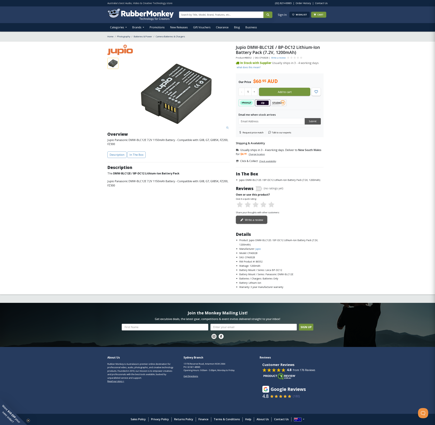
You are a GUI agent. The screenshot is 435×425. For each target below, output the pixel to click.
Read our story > (115, 381)
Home (110, 36)
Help (248, 419)
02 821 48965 (193, 367)
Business (251, 27)
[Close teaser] (28, 420)
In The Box (136, 155)
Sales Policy (138, 419)
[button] (13, 411)
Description (117, 155)
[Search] (267, 15)
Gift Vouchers (202, 27)
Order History (303, 3)
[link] (213, 336)
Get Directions (191, 376)
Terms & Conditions (227, 419)
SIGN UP (306, 327)
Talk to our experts (281, 132)
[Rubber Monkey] (140, 19)
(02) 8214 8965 (283, 3)
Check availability (267, 161)
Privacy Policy (160, 419)
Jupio (258, 248)
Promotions (157, 27)
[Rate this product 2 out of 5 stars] (247, 205)
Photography (123, 36)
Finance (203, 419)
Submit (313, 121)
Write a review (278, 57)
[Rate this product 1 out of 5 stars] (240, 205)
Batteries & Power (143, 36)
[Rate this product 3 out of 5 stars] (255, 205)
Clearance (222, 27)
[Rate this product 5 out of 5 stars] (271, 205)
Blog (237, 27)
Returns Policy (183, 419)
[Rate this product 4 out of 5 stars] (263, 205)
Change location (257, 154)
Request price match (253, 132)
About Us (263, 419)
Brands (137, 27)
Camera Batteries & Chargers (170, 36)
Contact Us (321, 3)
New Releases (179, 27)
